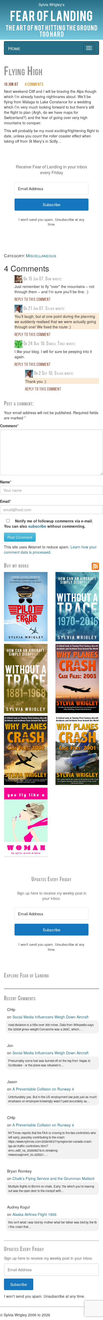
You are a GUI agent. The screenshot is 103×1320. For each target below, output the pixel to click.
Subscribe (18, 1284)
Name (5, 481)
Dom (48, 279)
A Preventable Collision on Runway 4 (43, 1089)
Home (14, 48)
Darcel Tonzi (55, 343)
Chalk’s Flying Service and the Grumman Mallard (53, 1178)
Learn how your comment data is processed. (50, 549)
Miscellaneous (41, 256)
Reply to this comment (33, 300)
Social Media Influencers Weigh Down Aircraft (50, 1016)
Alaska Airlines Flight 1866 (34, 1214)
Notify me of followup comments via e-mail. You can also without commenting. (48, 523)
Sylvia (49, 308)
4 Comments (34, 85)
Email (5, 501)
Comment (8, 425)
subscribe (37, 526)
